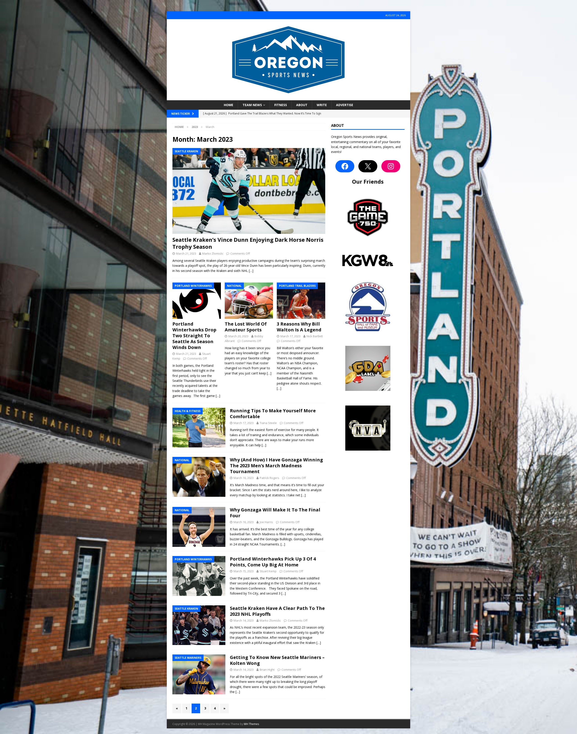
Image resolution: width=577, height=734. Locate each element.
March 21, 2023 (186, 253)
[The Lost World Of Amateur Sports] (249, 301)
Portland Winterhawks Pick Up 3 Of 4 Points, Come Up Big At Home (273, 562)
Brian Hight (267, 670)
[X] (367, 166)
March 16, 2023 (244, 478)
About (301, 105)
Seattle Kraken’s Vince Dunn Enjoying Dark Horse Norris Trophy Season (247, 243)
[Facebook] (344, 166)
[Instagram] (390, 166)
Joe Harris (266, 522)
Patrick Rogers (269, 478)
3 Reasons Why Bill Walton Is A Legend (299, 327)
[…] (251, 271)
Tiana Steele (268, 423)
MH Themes (251, 724)
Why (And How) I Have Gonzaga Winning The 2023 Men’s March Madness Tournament (276, 465)
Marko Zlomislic (212, 253)
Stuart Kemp (268, 571)
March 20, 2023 (238, 336)
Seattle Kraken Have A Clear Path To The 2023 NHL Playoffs (277, 611)
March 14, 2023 (244, 620)
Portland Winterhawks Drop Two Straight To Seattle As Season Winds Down (194, 335)
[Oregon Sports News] (288, 98)
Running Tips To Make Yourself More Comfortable (273, 413)
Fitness (280, 105)
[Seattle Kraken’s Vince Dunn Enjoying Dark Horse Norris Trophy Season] (248, 191)
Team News (252, 105)
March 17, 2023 (290, 336)
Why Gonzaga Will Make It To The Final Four (275, 513)
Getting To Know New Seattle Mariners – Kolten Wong (277, 660)
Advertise (344, 105)
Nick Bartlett (315, 336)
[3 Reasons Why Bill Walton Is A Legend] (301, 301)
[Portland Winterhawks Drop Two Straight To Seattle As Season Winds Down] (196, 301)
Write (322, 105)
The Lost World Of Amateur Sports (246, 327)
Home (228, 105)
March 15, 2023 (244, 571)
